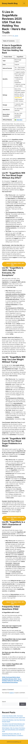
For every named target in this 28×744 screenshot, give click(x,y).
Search (4, 701)
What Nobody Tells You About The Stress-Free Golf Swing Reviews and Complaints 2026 (13, 729)
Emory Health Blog (9, 3)
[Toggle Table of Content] (16, 41)
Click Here (19, 119)
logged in (11, 692)
